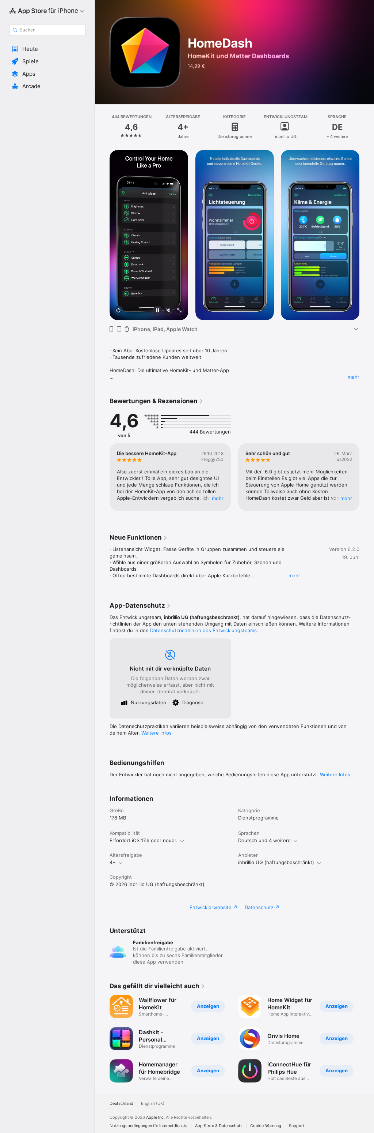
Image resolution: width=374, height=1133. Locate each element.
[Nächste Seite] (367, 127)
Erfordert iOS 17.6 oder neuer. (144, 840)
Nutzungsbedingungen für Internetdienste (148, 1126)
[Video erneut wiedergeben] (118, 311)
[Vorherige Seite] (102, 127)
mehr (353, 377)
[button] (47, 49)
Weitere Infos (156, 733)
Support (296, 1126)
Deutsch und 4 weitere (264, 840)
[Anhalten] (157, 311)
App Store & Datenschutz (219, 1126)
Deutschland (121, 1104)
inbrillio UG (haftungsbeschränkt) (276, 862)
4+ (113, 862)
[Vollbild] (179, 311)
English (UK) (152, 1104)
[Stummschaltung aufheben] (168, 311)
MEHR (218, 498)
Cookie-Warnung (265, 1126)
